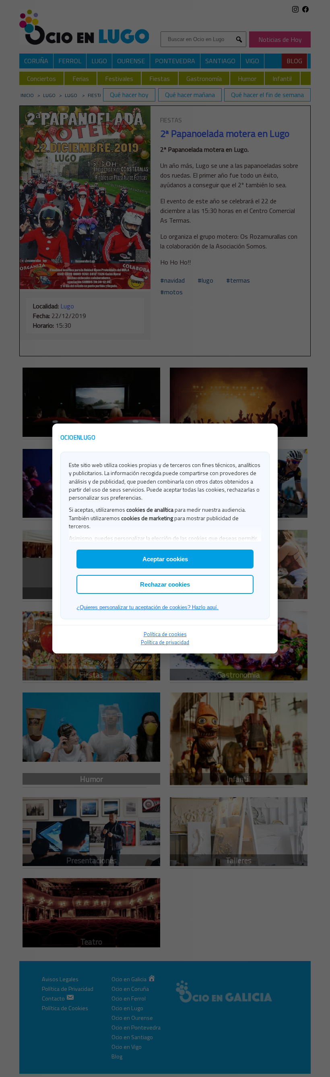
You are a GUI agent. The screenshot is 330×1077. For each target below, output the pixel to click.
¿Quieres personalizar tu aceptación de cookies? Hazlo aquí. (147, 607)
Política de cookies (165, 634)
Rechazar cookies (165, 584)
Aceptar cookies (165, 559)
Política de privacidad (165, 642)
